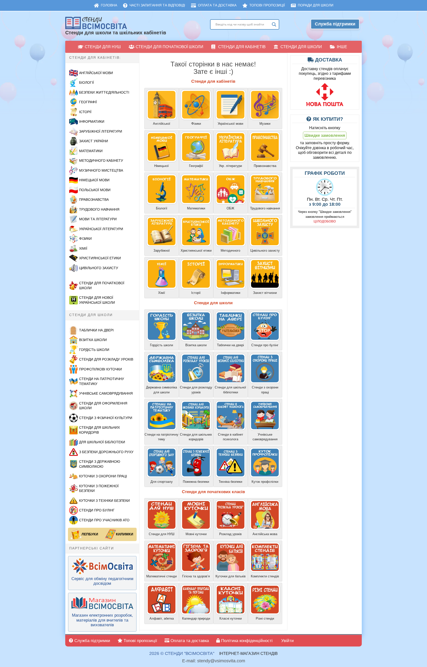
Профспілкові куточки (100, 369)
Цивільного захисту (265, 250)
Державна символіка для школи (161, 389)
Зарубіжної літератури (100, 131)
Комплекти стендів (265, 576)
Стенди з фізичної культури (105, 418)
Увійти (287, 640)
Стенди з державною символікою (99, 464)
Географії (88, 102)
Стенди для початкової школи (169, 47)
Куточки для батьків (230, 576)
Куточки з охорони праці (103, 476)
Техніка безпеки (230, 482)
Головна (109, 5)
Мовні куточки (196, 534)
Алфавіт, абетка (161, 618)
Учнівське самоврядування (106, 393)
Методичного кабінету (101, 160)
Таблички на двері (96, 330)
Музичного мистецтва (101, 170)
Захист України (93, 141)
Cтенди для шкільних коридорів (196, 437)
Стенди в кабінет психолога (230, 437)
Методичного (230, 250)
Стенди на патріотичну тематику (101, 381)
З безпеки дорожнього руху (106, 452)
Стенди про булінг (97, 510)
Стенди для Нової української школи (97, 300)
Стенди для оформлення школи (103, 405)
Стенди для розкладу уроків (106, 359)
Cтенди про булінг (264, 345)
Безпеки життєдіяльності (104, 92)
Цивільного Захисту (98, 268)
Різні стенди (265, 618)
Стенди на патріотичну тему (161, 437)
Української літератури (101, 229)
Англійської (161, 123)
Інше (342, 47)
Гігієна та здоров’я (196, 576)
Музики (264, 123)
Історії (85, 112)
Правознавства (94, 200)
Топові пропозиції (267, 5)
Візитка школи (93, 340)
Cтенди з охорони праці (265, 389)
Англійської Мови (96, 73)
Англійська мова (265, 534)
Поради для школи (315, 5)
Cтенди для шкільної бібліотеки (230, 389)
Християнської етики (100, 258)
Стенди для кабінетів (242, 47)
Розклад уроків (230, 534)
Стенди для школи (301, 47)
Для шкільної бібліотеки (102, 442)
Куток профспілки (265, 482)
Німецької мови (94, 180)
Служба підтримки (335, 23)
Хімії (83, 248)
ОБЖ (230, 208)
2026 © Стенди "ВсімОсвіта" (181, 653)
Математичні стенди (161, 576)
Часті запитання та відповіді (157, 5)
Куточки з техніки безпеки (104, 501)
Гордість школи (94, 350)
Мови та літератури (98, 219)
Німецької (161, 166)
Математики (91, 151)
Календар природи (196, 618)
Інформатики (91, 121)
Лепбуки (90, 534)
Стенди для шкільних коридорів (99, 429)
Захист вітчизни (265, 293)
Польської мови (94, 190)
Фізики (85, 239)
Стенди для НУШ (103, 47)
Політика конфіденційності (246, 640)
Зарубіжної (161, 250)
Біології (86, 82)
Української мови (230, 123)
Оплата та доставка (217, 5)
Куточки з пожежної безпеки (99, 488)
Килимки (124, 534)
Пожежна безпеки (196, 482)
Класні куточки (230, 618)
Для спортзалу (161, 482)
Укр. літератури (230, 166)
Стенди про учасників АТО (104, 520)
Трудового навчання (99, 209)
